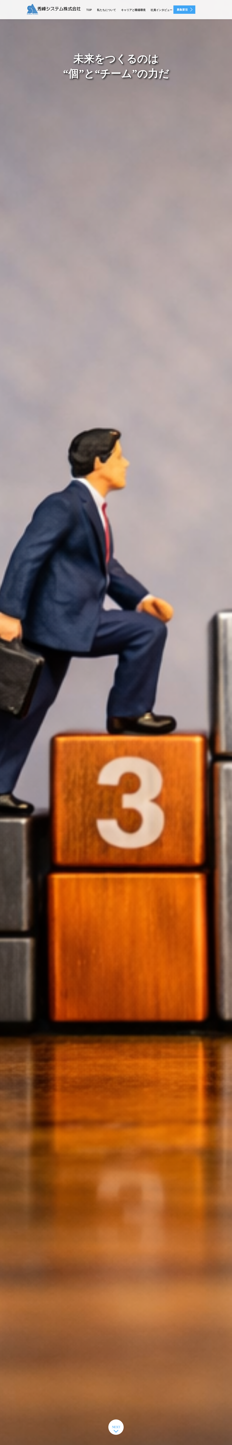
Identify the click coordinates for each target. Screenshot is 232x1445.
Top (89, 10)
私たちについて (106, 10)
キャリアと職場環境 (133, 10)
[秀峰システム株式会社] (54, 9)
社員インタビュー (161, 10)
